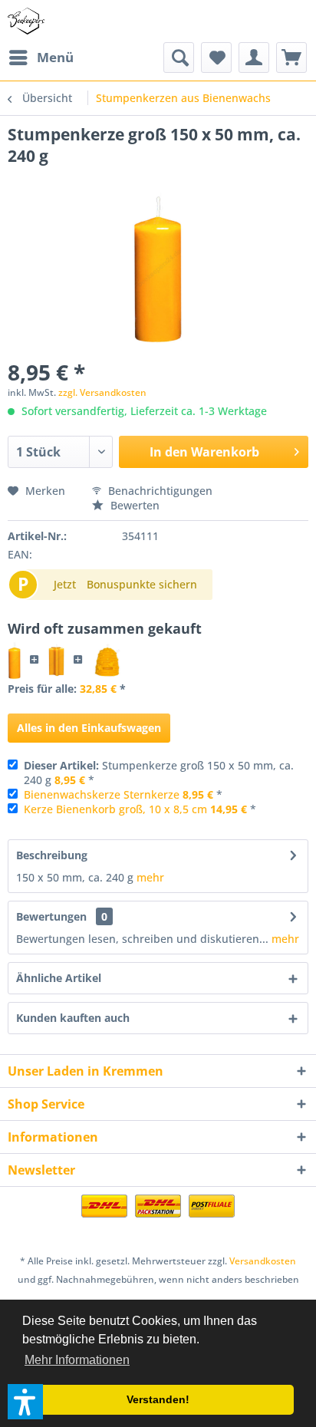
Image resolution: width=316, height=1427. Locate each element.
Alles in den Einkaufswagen (89, 727)
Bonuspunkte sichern (142, 584)
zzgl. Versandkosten (102, 392)
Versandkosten (262, 1260)
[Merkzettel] (216, 57)
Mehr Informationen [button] (77, 1359)
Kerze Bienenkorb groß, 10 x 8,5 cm (115, 809)
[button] (25, 1401)
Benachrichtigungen (158, 490)
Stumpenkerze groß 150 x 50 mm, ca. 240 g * (159, 772)
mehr (150, 877)
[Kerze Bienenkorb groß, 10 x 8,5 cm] (107, 660)
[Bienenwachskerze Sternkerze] (56, 660)
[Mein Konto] (254, 57)
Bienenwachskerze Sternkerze (101, 794)
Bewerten (133, 505)
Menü (55, 57)
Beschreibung (51, 855)
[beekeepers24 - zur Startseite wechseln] (26, 21)
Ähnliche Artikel (58, 978)
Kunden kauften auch (73, 1017)
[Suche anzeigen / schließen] (178, 57)
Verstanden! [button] (158, 1399)
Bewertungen (51, 916)
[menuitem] (40, 57)
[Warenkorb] (291, 57)
